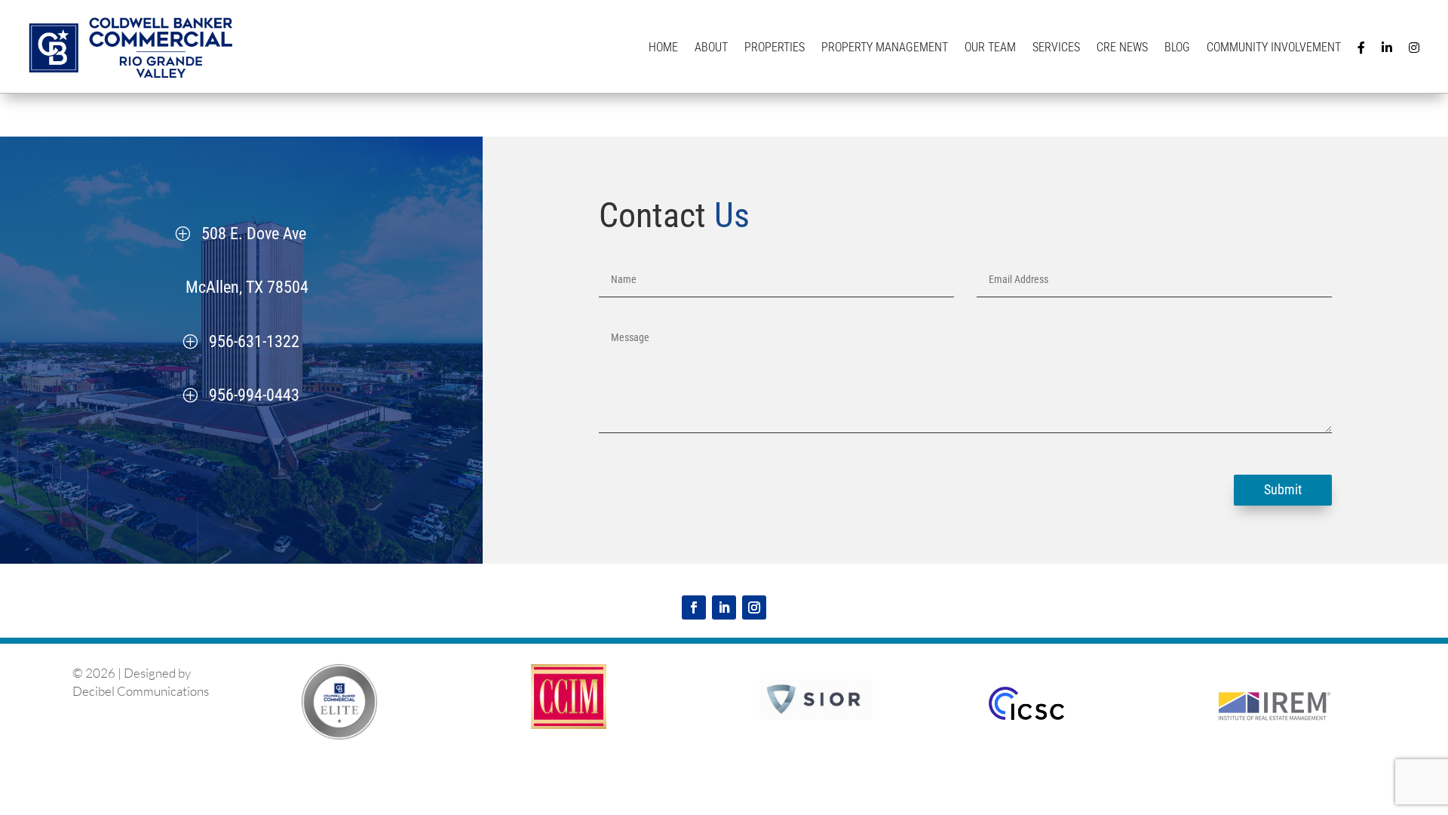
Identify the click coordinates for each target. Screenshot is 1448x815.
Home (663, 47)
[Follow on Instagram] (754, 607)
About (711, 47)
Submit (1283, 489)
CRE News (1122, 47)
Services (1056, 47)
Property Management (884, 47)
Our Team (990, 47)
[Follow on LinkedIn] (724, 607)
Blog (1177, 47)
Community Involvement (1274, 47)
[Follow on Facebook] (694, 607)
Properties (774, 47)
